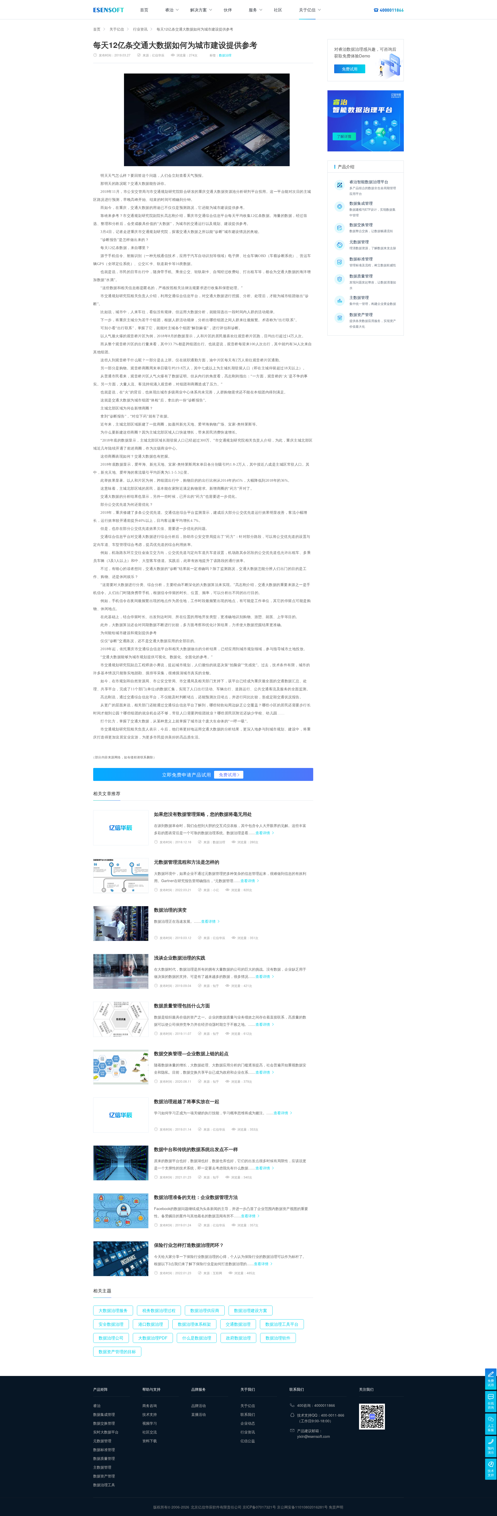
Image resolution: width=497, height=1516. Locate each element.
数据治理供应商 (204, 1310)
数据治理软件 (278, 1338)
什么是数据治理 (196, 1338)
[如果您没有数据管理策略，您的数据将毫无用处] (121, 827)
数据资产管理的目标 (117, 1351)
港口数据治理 (150, 1324)
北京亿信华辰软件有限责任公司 (216, 1507)
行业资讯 (140, 29)
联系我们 (247, 1414)
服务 (253, 10)
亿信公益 (247, 1440)
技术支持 (149, 1414)
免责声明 (336, 1507)
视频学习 (149, 1423)
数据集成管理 (104, 1414)
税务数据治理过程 (159, 1310)
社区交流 (149, 1431)
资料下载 (149, 1440)
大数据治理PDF (152, 1338)
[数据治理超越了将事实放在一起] (121, 1115)
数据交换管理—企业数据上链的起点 (191, 1053)
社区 (278, 10)
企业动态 (247, 1423)
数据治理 (225, 55)
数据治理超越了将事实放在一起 (186, 1101)
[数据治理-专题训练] (365, 120)
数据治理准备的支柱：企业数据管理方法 (196, 1197)
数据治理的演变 (170, 909)
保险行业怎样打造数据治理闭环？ (189, 1245)
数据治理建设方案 (250, 1310)
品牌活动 (198, 1405)
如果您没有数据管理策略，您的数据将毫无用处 (203, 814)
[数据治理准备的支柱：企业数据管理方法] (121, 1210)
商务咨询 (149, 1405)
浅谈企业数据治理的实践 (179, 957)
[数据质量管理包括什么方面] (121, 1019)
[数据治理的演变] (121, 923)
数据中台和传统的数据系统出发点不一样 (196, 1149)
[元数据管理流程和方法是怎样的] (121, 875)
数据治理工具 (104, 1484)
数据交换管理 (104, 1423)
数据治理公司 (111, 1338)
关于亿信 (307, 10)
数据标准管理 (104, 1449)
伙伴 (228, 10)
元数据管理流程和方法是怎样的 (186, 862)
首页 (144, 10)
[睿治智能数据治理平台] (108, 9)
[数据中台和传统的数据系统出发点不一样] (121, 1163)
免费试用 (228, 775)
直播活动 (198, 1414)
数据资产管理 (104, 1475)
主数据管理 (102, 1467)
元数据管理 (102, 1440)
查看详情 (262, 832)
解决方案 (198, 10)
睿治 (169, 10)
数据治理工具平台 (281, 1324)
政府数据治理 (238, 1338)
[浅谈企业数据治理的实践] (121, 971)
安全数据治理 (111, 1324)
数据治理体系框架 (194, 1324)
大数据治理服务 (113, 1310)
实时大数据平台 (106, 1431)
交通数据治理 (238, 1324)
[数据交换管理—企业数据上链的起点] (121, 1067)
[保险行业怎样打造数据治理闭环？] (121, 1258)
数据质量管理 (104, 1458)
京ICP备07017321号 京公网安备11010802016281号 (285, 1507)
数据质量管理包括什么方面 (182, 1005)
